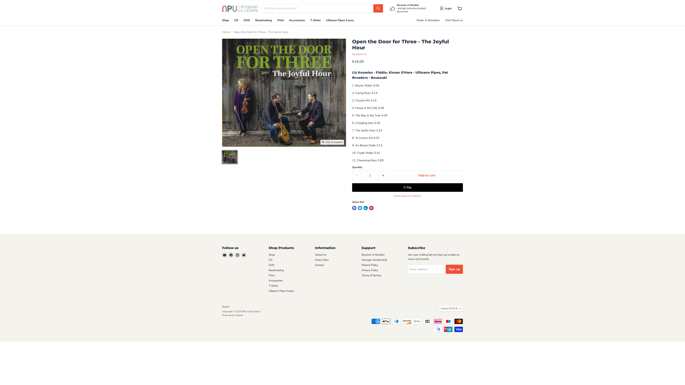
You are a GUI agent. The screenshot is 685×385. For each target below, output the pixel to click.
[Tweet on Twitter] (360, 208)
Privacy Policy (370, 270)
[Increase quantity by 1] (383, 175)
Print (280, 20)
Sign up (454, 269)
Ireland (449, 308)
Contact (319, 265)
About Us (320, 254)
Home (226, 32)
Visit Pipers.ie (454, 20)
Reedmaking (263, 20)
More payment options (407, 195)
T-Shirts (315, 20)
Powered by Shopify (232, 315)
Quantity (357, 167)
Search (225, 306)
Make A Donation (428, 20)
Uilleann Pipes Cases (340, 20)
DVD (247, 20)
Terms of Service (371, 275)
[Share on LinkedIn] (366, 208)
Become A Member (373, 254)
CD (236, 20)
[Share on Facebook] (354, 208)
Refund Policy (370, 265)
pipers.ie (361, 54)
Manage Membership (374, 260)
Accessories (297, 20)
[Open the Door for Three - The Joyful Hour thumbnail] (230, 157)
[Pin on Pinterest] (371, 208)
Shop (225, 20)
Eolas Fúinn (322, 260)
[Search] (378, 8)
